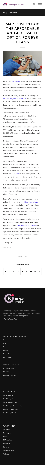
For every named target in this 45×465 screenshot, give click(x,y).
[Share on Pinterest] (18, 271)
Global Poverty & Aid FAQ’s (10, 413)
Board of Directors (7, 354)
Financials (5, 347)
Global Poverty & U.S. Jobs (10, 402)
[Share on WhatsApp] (14, 271)
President (5, 350)
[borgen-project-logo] (18, 4)
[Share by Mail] (39, 271)
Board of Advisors (7, 357)
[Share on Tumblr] (27, 271)
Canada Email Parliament (9, 375)
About (4, 343)
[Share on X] (10, 271)
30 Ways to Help (7, 440)
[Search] (33, 4)
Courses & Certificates (8, 450)
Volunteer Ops (6, 443)
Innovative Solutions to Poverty (10, 409)
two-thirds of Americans (29, 201)
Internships (6, 447)
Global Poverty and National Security (12, 406)
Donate (5, 436)
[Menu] (38, 4)
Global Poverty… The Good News (11, 399)
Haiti (17, 173)
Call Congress (6, 429)
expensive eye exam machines (14, 98)
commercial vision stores (27, 225)
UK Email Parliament (8, 368)
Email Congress (7, 433)
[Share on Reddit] (35, 271)
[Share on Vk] (31, 271)
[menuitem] (33, 4)
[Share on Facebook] (5, 271)
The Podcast (6, 454)
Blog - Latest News (10, 12)
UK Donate (6, 372)
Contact (5, 340)
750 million (15, 81)
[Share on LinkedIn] (23, 271)
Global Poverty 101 (8, 395)
